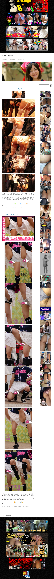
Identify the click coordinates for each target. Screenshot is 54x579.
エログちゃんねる (4, 59)
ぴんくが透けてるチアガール (10, 214)
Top (51, 576)
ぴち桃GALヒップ (8, 207)
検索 (39, 83)
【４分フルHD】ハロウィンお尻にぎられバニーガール (16, 89)
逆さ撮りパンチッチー (21, 59)
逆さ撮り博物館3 (7, 56)
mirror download (18, 502)
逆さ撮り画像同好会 (12, 59)
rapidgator (15, 506)
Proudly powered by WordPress (6, 515)
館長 (21, 207)
